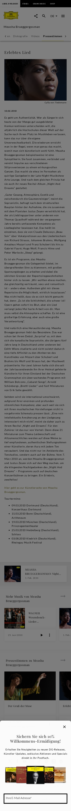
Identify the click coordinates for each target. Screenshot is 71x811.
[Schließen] (64, 726)
